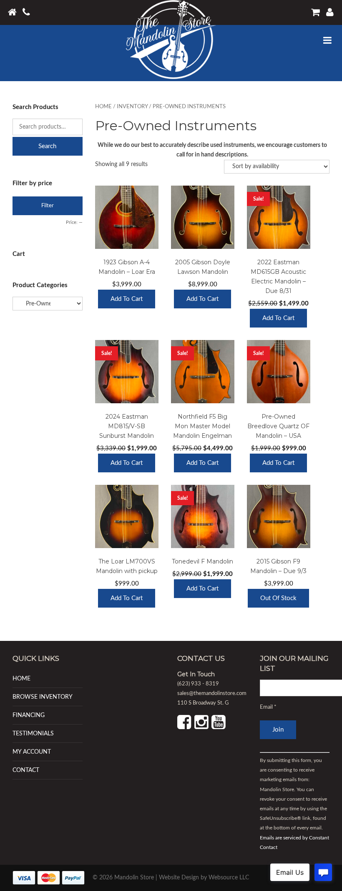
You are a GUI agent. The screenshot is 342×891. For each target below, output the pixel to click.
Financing (29, 715)
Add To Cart (127, 299)
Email (268, 707)
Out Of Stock (278, 598)
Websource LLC (229, 878)
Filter (47, 205)
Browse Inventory (43, 697)
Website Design (179, 878)
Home (103, 106)
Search (47, 146)
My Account (32, 752)
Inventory (132, 106)
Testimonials (33, 733)
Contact (26, 770)
